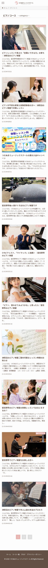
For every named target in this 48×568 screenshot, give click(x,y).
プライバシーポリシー (34, 554)
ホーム (8, 554)
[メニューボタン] (3, 3)
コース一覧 (16, 554)
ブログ (23, 554)
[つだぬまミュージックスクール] (24, 3)
